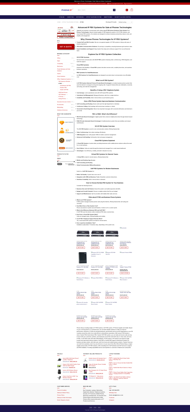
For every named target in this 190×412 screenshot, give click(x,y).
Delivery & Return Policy (63, 392)
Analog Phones (62, 98)
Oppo (58, 60)
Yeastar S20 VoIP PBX (82, 317)
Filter (59, 164)
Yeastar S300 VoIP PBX (96, 317)
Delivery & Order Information (64, 397)
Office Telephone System (93, 17)
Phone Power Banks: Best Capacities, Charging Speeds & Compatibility (123, 373)
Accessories (60, 104)
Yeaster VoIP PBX (64, 89)
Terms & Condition (62, 390)
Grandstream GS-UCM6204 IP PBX (95, 243)
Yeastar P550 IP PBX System (81, 293)
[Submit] (114, 10)
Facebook (111, 397)
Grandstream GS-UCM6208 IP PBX (109, 243)
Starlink (61, 17)
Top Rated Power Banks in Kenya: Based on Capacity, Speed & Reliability (122, 378)
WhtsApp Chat (113, 392)
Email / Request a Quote (63, 400)
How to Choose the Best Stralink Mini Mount (122, 363)
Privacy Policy (60, 395)
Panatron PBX (63, 87)
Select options (124, 273)
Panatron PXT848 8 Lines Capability (111, 267)
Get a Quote (66, 47)
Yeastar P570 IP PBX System (110, 293)
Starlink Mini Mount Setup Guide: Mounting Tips (121, 359)
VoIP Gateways (62, 94)
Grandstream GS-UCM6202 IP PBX (81, 243)
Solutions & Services (62, 110)
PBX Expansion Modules (64, 81)
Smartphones (108, 17)
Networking (80, 17)
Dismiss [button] (114, 1)
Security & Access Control (123, 17)
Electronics (60, 66)
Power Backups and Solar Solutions (63, 70)
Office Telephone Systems (70, 22)
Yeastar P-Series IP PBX (125, 267)
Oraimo (59, 73)
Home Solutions (61, 76)
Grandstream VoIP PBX (65, 85)
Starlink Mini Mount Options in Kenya (122, 367)
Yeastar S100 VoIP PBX (125, 292)
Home (58, 22)
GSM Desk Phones (63, 92)
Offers (58, 58)
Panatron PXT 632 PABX (97, 267)
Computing (70, 17)
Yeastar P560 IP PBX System (96, 293)
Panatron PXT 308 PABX (82, 267)
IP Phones (61, 96)
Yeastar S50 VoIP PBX (110, 317)
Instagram (111, 400)
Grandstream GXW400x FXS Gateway (125, 243)
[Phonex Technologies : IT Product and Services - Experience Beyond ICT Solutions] (66, 10)
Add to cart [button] (81, 247)
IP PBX (60, 83)
